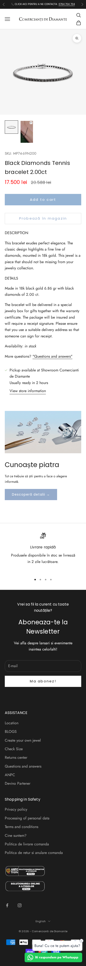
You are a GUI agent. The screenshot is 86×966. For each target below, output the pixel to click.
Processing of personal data (27, 818)
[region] (43, 552)
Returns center (16, 757)
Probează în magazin (43, 218)
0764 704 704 (67, 4)
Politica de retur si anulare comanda (34, 852)
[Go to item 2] (26, 131)
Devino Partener (17, 783)
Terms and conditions (21, 826)
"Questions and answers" (52, 356)
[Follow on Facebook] (7, 905)
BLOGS (11, 731)
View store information (28, 391)
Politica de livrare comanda (27, 844)
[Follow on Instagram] (19, 905)
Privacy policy (16, 809)
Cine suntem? (16, 835)
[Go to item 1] (11, 127)
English (41, 921)
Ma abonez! (43, 681)
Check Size (14, 749)
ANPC (10, 775)
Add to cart (43, 199)
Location (11, 723)
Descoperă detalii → (31, 494)
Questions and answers (23, 766)
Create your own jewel (23, 740)
